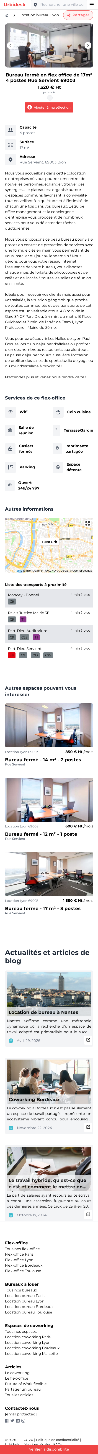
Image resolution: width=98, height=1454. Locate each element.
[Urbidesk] (7, 15)
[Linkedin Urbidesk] (18, 1421)
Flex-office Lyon (19, 1260)
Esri (18, 570)
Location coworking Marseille (31, 1353)
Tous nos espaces (21, 1331)
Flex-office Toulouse (23, 1271)
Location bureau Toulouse (28, 1312)
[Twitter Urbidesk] (13, 1421)
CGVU (28, 1440)
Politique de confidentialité (57, 1440)
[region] (49, 545)
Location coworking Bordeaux (32, 1348)
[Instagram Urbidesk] (24, 1421)
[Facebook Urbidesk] (7, 1421)
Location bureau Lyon (39, 15)
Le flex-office (16, 1378)
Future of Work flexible (26, 1384)
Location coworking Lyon (28, 1342)
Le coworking (17, 1373)
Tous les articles (19, 1395)
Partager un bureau (23, 1389)
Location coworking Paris (28, 1337)
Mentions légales (37, 1444)
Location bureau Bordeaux (29, 1307)
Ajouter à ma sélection (52, 107)
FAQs (57, 1444)
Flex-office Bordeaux (24, 1265)
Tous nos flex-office (22, 1249)
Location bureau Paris (24, 1296)
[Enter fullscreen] (87, 523)
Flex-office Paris (19, 1254)
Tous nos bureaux (21, 1290)
